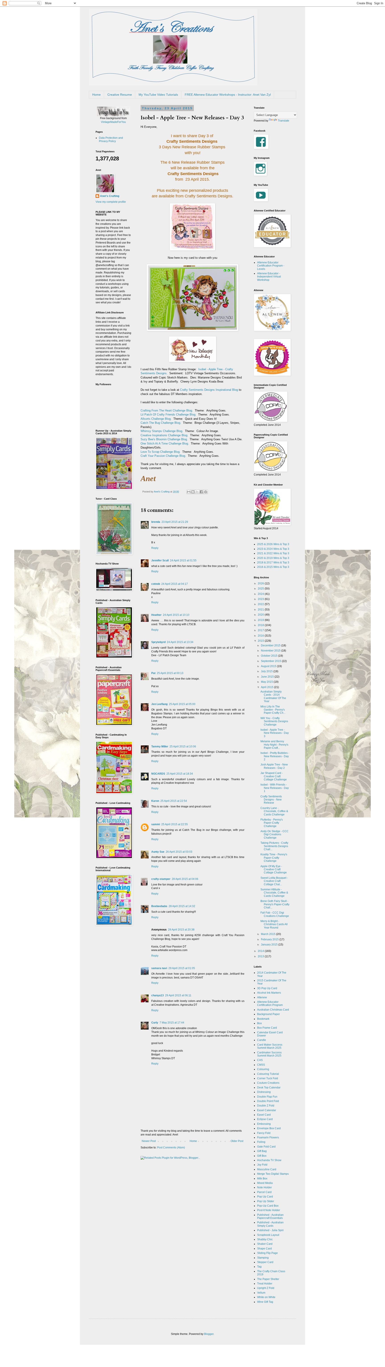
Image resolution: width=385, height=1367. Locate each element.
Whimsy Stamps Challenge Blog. (162, 431)
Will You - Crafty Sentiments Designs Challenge (274, 721)
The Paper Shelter (268, 1279)
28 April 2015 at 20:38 (181, 929)
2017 (261, 630)
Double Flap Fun (267, 1096)
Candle (261, 1040)
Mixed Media (265, 1183)
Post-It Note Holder (268, 1210)
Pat (153, 673)
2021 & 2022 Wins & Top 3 (273, 553)
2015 (261, 640)
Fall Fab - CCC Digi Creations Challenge (274, 914)
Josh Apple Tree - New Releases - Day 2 (274, 766)
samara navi (159, 968)
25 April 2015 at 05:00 (182, 704)
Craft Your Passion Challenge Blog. (163, 455)
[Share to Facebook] (201, 492)
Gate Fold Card (266, 1146)
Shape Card (264, 1248)
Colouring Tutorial (268, 1073)
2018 (261, 625)
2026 (261, 583)
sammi (155, 824)
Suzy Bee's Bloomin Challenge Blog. (164, 439)
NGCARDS (158, 773)
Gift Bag (262, 1151)
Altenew (262, 997)
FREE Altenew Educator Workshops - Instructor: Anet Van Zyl (228, 94)
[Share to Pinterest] (205, 492)
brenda (155, 521)
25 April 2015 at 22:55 (174, 824)
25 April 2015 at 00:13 (170, 673)
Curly (154, 1022)
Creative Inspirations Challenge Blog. (164, 435)
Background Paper (268, 1014)
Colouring (263, 1069)
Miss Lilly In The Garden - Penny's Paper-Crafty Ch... (272, 710)
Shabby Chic (265, 1239)
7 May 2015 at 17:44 (172, 1022)
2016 (261, 635)
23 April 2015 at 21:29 (175, 521)
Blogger (208, 1334)
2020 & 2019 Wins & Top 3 (273, 558)
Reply (154, 548)
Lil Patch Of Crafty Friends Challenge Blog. (168, 414)
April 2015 (267, 687)
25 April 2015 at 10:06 (183, 746)
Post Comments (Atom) (171, 1147)
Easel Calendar (266, 1110)
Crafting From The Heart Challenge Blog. (167, 410)
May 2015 (267, 681)
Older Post (237, 1141)
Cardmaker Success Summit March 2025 (269, 1054)
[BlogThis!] (193, 492)
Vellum (261, 1292)
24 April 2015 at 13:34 (180, 642)
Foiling (261, 1142)
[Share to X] (197, 492)
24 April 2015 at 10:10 (176, 614)
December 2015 (271, 645)
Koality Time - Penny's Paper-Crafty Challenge (273, 857)
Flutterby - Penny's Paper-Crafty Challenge (271, 823)
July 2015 (267, 671)
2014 (261, 951)
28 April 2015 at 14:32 (182, 906)
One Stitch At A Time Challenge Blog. (165, 443)
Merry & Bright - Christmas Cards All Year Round (274, 924)
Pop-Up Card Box (268, 1205)
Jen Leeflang (159, 704)
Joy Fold (262, 1164)
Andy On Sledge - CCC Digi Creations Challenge (274, 834)
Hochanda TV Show (269, 1160)
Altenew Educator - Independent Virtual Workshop (269, 276)
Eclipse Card (265, 1119)
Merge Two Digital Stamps (273, 1173)
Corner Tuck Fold (267, 1078)
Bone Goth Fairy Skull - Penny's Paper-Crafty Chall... (274, 904)
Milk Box (262, 1178)
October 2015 (269, 655)
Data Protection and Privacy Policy (111, 139)
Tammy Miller (159, 746)
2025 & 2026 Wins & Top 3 (273, 544)
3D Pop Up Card (267, 988)
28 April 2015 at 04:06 (185, 879)
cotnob (155, 583)
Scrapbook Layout (268, 1235)
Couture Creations (268, 1082)
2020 (261, 614)
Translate (283, 120)
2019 (261, 620)
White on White (266, 1297)
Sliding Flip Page (267, 1253)
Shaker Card (264, 1243)
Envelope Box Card (269, 1128)
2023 (261, 599)
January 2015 (269, 944)
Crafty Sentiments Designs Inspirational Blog (209, 389)
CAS (260, 1060)
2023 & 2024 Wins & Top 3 (273, 548)
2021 (261, 609)
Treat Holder (264, 1283)
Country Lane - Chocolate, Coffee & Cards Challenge (274, 811)
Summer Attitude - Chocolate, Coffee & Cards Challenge (274, 893)
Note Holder (264, 1187)
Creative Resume (119, 94)
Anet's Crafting (109, 196)
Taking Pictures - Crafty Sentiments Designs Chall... (274, 846)
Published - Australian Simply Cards (270, 1224)
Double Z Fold (265, 1105)
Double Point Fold (268, 1101)
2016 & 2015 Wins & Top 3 (273, 567)
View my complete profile (111, 201)
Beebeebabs (159, 906)
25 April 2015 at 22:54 (173, 800)
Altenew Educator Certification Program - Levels (270, 266)
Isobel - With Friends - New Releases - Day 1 (274, 788)
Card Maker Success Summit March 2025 (269, 1046)
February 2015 (270, 939)
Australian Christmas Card (273, 1009)
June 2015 (267, 676)
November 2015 (271, 650)
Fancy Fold (263, 1133)
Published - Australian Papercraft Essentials (270, 1216)
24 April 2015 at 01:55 (183, 560)
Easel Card (264, 1114)
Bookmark (263, 1018)
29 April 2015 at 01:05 (181, 968)
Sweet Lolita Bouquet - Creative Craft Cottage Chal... (274, 881)
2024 (261, 594)
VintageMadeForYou (113, 122)
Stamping (263, 1257)
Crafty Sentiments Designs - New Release (271, 799)
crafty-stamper (160, 879)
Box (259, 1023)
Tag (259, 1266)
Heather (156, 614)
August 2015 (269, 666)
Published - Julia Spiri (270, 1230)
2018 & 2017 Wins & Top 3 (273, 562)
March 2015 (268, 934)
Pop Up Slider (265, 1201)
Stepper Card (265, 1262)
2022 (261, 604)
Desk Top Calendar (269, 1087)
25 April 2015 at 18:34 (179, 773)
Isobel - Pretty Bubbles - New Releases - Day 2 (274, 756)
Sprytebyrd (158, 642)
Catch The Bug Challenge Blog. (161, 422)
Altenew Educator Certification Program (270, 1003)
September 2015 (271, 661)
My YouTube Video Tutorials (158, 94)
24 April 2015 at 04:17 (174, 583)
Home (96, 94)
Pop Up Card (265, 1196)
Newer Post (149, 1141)
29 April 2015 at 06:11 (178, 995)
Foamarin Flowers (268, 1137)
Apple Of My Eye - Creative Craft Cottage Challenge (273, 869)
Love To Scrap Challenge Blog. (160, 451)
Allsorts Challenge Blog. (156, 418)
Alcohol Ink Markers (269, 992)
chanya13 (157, 995)
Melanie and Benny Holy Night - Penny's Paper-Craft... (274, 744)
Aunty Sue (157, 851)
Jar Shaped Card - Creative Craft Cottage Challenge (273, 776)
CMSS (261, 1064)
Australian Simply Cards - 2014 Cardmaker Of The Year (273, 696)
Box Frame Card (267, 1027)
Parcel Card (264, 1192)
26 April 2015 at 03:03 (179, 851)
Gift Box (261, 1155)
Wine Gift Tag (265, 1301)
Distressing (264, 1092)
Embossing (264, 1123)
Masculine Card (266, 1169)
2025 (261, 588)
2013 (261, 956)
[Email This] (188, 492)
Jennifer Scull (160, 560)
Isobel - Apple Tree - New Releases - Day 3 (274, 733)
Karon (155, 800)
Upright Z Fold (265, 1288)
